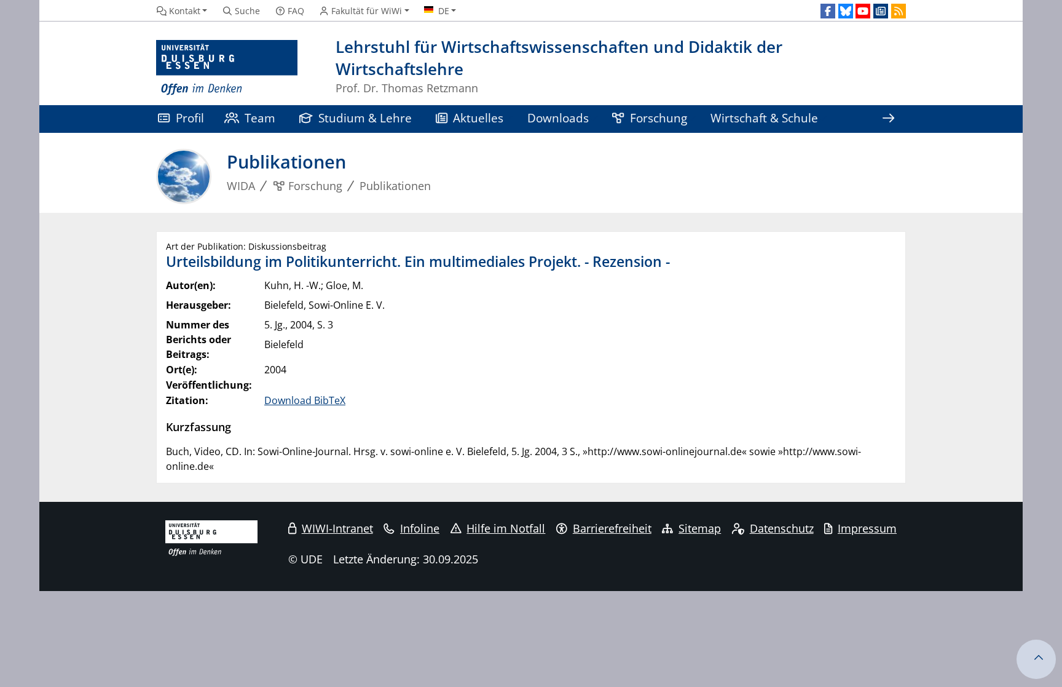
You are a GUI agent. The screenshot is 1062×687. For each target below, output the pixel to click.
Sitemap (699, 528)
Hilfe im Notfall (505, 528)
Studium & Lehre (365, 117)
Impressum (867, 528)
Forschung (658, 117)
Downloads (558, 117)
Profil (190, 117)
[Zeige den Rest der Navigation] (888, 119)
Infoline (419, 528)
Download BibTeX (304, 400)
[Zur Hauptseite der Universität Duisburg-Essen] (226, 68)
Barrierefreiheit (612, 528)
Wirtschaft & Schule (764, 117)
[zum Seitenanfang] (1036, 659)
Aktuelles (478, 117)
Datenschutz (782, 528)
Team (260, 117)
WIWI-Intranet (337, 528)
